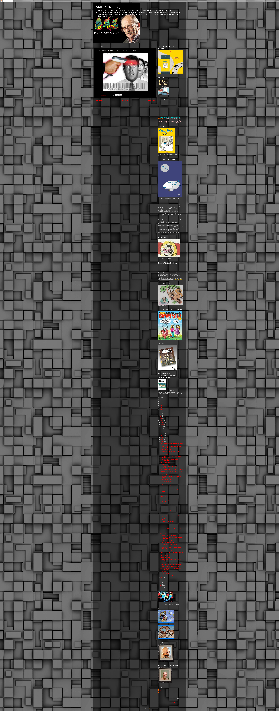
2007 (161, 587)
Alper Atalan (162, 690)
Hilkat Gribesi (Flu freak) (166, 540)
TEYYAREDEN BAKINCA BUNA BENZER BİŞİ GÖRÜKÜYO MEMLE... (170, 457)
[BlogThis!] (117, 95)
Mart (162, 439)
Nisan (162, 437)
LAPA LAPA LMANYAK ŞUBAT (167, 521)
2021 (161, 403)
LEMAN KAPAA (163, 496)
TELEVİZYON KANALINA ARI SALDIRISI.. (170, 542)
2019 (161, 407)
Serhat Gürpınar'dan (165, 557)
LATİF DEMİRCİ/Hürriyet (166, 485)
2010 (161, 582)
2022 (161, 401)
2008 (161, 585)
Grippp (162, 562)
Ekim (162, 426)
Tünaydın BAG (163, 464)
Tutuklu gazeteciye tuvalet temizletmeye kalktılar (171, 469)
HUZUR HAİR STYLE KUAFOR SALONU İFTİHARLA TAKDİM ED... (169, 512)
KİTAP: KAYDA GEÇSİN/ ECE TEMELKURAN (170, 526)
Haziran (163, 433)
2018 (161, 409)
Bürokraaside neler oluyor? (166, 532)
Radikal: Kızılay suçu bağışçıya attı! (168, 523)
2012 (161, 420)
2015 (161, 415)
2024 (161, 399)
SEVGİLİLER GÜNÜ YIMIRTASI (167, 505)
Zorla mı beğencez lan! (165, 474)
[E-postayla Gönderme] (113, 95)
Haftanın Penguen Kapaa (166, 449)
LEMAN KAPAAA (164, 571)
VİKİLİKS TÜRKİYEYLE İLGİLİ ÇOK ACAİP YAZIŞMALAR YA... (170, 460)
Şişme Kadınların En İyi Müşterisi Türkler (169, 510)
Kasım (162, 424)
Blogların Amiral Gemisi (164, 692)
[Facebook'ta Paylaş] (120, 95)
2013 (161, 418)
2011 (161, 580)
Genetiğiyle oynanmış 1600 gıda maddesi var (170, 503)
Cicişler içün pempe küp (165, 481)
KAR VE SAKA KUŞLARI (166, 462)
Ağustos (163, 430)
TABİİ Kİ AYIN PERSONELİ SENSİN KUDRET (170, 566)
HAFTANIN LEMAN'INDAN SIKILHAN (168, 525)
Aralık (162, 422)
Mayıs (162, 435)
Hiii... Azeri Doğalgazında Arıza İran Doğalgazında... (168, 545)
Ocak (162, 577)
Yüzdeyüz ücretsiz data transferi (167, 533)
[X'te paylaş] (119, 95)
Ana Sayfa (125, 100)
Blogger (149, 708)
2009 (161, 584)
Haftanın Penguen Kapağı (166, 479)
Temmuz (163, 431)
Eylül (162, 428)
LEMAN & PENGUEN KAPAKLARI (168, 535)
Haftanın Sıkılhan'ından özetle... (167, 483)
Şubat (162, 441)
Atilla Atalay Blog (108, 7)
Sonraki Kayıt (100, 100)
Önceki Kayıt (151, 100)
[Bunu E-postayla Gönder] (116, 95)
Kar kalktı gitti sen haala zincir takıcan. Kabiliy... (171, 564)
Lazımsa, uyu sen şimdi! (166, 550)
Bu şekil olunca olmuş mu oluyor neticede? (170, 451)
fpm (134, 708)
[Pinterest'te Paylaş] (121, 95)
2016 (161, 413)
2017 (161, 411)
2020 (161, 405)
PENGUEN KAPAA (164, 498)
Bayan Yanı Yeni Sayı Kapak (167, 575)
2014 (161, 416)
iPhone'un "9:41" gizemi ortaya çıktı (168, 555)
